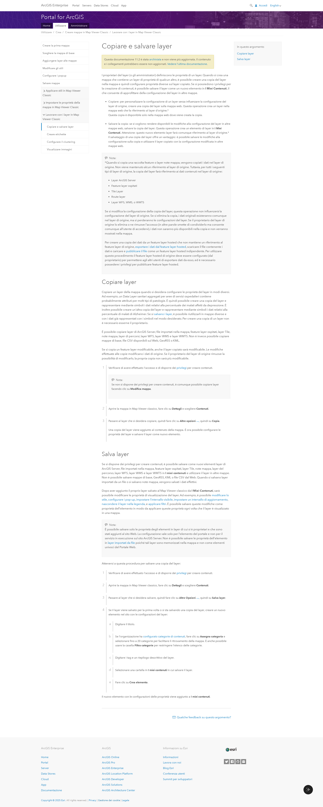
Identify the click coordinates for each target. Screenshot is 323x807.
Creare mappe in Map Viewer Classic (86, 32)
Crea (58, 32)
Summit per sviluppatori (177, 779)
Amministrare (79, 25)
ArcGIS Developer (113, 779)
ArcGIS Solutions (112, 784)
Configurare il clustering (61, 141)
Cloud (114, 5)
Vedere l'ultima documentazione (187, 64)
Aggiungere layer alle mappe (60, 60)
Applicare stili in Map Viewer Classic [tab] (61, 93)
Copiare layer (245, 53)
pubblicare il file (136, 251)
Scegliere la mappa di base (59, 53)
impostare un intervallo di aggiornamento (201, 499)
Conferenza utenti (174, 773)
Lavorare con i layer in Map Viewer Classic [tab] (61, 117)
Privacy (92, 800)
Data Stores (101, 5)
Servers (86, 5)
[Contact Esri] (243, 761)
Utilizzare (60, 25)
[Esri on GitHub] (237, 761)
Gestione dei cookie (109, 800)
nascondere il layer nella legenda (123, 504)
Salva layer (243, 59)
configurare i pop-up (121, 499)
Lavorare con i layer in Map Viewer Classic (136, 32)
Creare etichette (56, 134)
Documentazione (51, 790)
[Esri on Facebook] (232, 761)
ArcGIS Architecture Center (118, 790)
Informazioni (170, 757)
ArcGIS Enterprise (54, 5)
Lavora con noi (172, 762)
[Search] (251, 5)
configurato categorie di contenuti (164, 636)
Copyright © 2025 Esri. (53, 800)
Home (46, 25)
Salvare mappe (51, 83)
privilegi (182, 367)
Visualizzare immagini (59, 149)
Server (45, 768)
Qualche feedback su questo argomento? (204, 717)
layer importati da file (121, 542)
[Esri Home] (231, 749)
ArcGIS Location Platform (117, 773)
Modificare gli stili (53, 68)
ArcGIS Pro (108, 762)
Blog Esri (168, 768)
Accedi (263, 5)
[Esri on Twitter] (226, 761)
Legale (125, 800)
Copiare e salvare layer (60, 126)
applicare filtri (157, 504)
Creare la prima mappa (56, 45)
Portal (75, 5)
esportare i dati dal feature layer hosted (160, 246)
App (123, 5)
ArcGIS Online (110, 757)
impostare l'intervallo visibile (154, 499)
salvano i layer (163, 314)
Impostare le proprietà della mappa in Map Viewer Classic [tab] (61, 105)
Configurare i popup (54, 75)
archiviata (155, 59)
